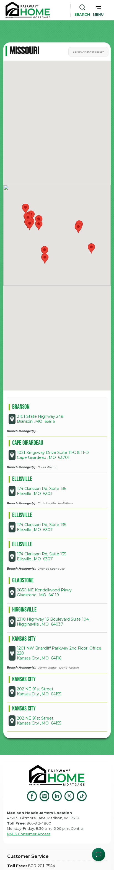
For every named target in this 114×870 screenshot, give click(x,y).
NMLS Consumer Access (28, 834)
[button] (98, 10)
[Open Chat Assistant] (98, 854)
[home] (28, 10)
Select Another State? (88, 51)
